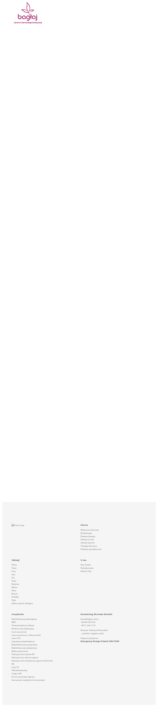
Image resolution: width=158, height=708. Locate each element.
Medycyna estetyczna (90, 530)
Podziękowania (87, 568)
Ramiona (15, 584)
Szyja (14, 581)
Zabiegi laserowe (88, 543)
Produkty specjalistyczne (91, 549)
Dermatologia (86, 533)
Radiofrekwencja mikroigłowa (24, 619)
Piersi (14, 590)
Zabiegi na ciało (87, 539)
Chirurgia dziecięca (89, 546)
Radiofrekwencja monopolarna (24, 645)
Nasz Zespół (86, 565)
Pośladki (15, 597)
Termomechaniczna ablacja (23, 625)
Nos (13, 578)
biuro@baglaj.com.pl (89, 619)
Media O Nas (86, 571)
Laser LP (15, 667)
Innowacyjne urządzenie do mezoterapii (28, 680)
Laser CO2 (16, 638)
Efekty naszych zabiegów (22, 603)
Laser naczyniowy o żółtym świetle (26, 635)
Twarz (14, 568)
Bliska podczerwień (20, 651)
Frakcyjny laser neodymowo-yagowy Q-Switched (32, 661)
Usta (13, 574)
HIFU (14, 622)
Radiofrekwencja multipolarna (24, 648)
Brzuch (15, 594)
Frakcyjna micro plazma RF (23, 654)
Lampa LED (17, 673)
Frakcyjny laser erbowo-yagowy (25, 657)
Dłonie (14, 587)
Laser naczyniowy (19, 632)
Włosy (14, 565)
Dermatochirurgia (88, 536)
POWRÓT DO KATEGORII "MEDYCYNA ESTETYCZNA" (60, 478)
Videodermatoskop (19, 670)
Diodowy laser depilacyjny (23, 628)
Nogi (14, 600)
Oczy (14, 571)
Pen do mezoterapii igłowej (23, 677)
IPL (13, 664)
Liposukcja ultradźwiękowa (23, 641)
